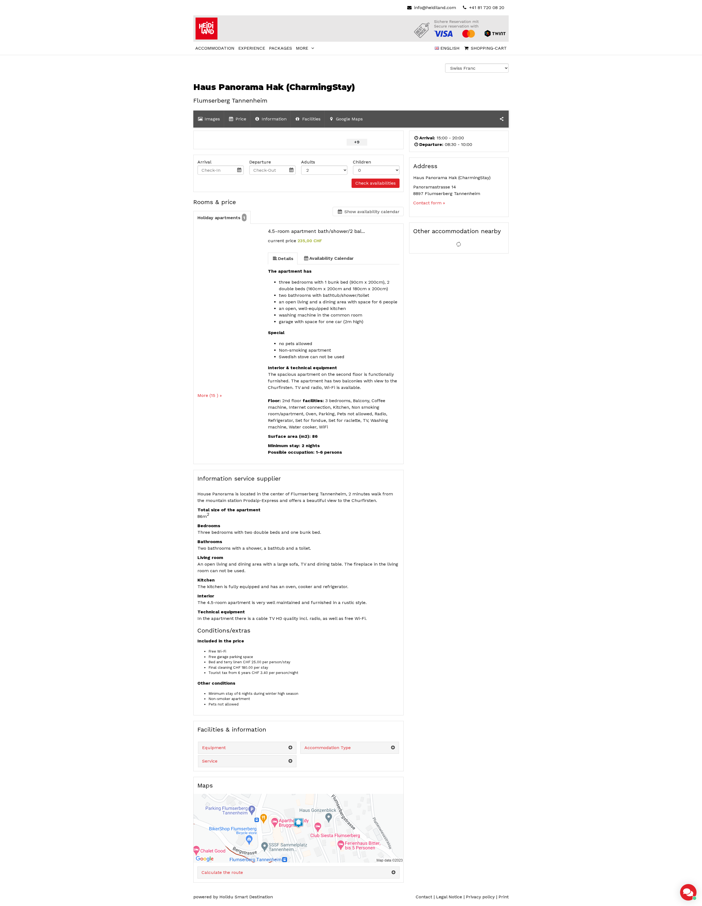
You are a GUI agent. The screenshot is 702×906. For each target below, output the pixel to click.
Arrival (204, 162)
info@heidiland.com (435, 7)
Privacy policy (480, 896)
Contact (424, 896)
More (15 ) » (209, 395)
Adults (308, 162)
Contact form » (429, 202)
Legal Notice (449, 896)
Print (504, 896)
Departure (260, 162)
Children (362, 162)
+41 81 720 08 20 (486, 7)
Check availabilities (375, 183)
